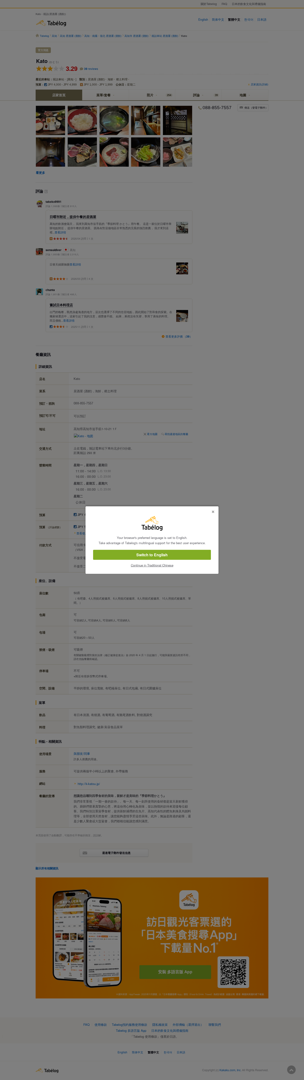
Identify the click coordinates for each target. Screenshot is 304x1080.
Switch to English (152, 554)
